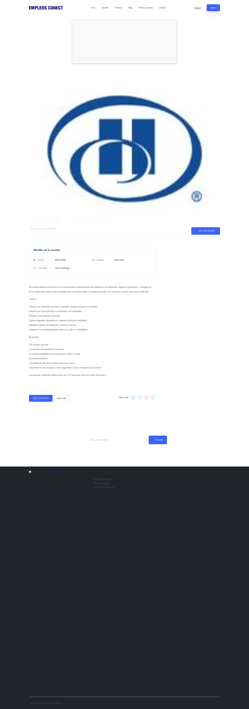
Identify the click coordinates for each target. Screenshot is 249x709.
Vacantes (105, 8)
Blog (130, 8)
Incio (93, 8)
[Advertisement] (124, 41)
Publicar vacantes (146, 8)
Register (198, 8)
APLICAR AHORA (207, 231)
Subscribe (159, 440)
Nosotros (118, 8)
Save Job (61, 398)
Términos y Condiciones (104, 487)
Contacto (162, 8)
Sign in (213, 8)
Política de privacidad (103, 479)
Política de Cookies (102, 483)
